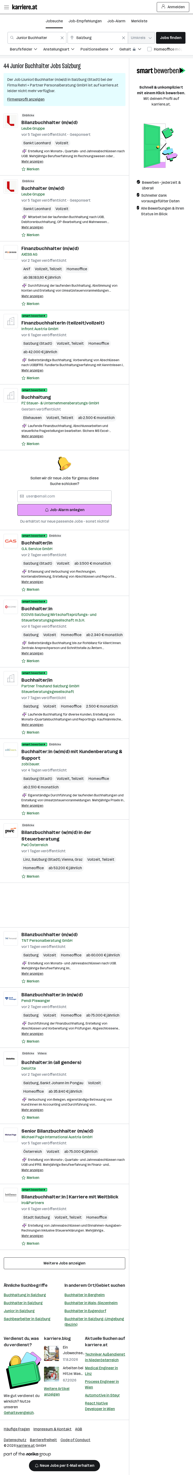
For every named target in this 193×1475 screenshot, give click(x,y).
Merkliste (139, 21)
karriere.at (96, 1344)
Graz (79, 859)
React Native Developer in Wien (100, 1406)
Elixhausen (32, 417)
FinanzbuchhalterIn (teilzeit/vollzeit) (62, 323)
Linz (27, 859)
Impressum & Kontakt (52, 1429)
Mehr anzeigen (32, 162)
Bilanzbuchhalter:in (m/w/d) (52, 995)
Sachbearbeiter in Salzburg (27, 1319)
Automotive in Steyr (102, 1395)
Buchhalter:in (36, 608)
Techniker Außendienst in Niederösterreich (105, 1357)
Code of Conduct (75, 1440)
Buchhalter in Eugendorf (85, 1311)
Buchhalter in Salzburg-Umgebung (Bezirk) (94, 1322)
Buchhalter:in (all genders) (51, 1062)
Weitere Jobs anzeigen (64, 1263)
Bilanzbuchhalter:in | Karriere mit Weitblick (69, 1197)
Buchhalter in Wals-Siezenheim (91, 1303)
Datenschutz (15, 1440)
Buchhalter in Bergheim (84, 1295)
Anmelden (176, 7)
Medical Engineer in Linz (101, 1371)
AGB (78, 1429)
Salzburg (71, 66)
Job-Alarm (116, 21)
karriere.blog (57, 1338)
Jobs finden (170, 37)
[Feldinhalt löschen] (62, 38)
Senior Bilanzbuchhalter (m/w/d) (57, 1131)
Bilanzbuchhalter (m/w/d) (49, 122)
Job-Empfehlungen (85, 21)
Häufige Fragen (17, 1429)
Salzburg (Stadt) (37, 343)
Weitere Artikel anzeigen (56, 1391)
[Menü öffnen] (6, 7)
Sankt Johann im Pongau (61, 1083)
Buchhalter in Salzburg (23, 1303)
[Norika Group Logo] (27, 1455)
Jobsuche (54, 21)
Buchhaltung (36, 397)
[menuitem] (26, 50)
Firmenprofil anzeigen (25, 99)
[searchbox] (64, 496)
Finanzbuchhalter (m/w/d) (50, 248)
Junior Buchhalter (29, 66)
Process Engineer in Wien (102, 1384)
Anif (26, 269)
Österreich (32, 1151)
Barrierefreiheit (43, 1440)
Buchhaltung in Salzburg (25, 1295)
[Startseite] (26, 7)
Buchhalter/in (36, 543)
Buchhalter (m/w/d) (42, 188)
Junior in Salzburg (19, 1311)
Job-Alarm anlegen (67, 510)
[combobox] (37, 38)
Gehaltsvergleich (19, 1412)
